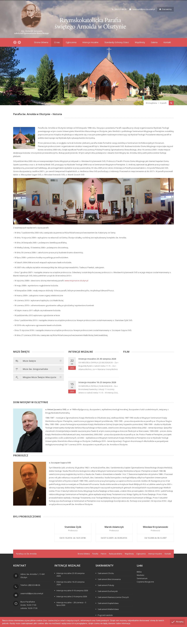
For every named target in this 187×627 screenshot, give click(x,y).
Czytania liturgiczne (145, 581)
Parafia (95, 553)
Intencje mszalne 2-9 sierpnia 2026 (72, 596)
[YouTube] (19, 42)
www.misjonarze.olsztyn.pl (76, 280)
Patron (103, 553)
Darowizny (167, 9)
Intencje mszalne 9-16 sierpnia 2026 (72, 590)
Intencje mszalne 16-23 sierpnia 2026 (97, 382)
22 (72, 364)
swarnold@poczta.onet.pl (143, 9)
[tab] (38, 360)
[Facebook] (15, 42)
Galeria (154, 42)
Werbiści (140, 575)
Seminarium (142, 578)
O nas (57, 42)
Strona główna (151, 103)
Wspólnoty (140, 42)
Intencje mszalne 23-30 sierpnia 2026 (97, 358)
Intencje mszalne (90, 42)
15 (72, 387)
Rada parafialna (115, 553)
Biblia (139, 571)
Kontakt (167, 42)
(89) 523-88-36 (120, 9)
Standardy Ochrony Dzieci (116, 42)
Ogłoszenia (71, 42)
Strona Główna (41, 42)
